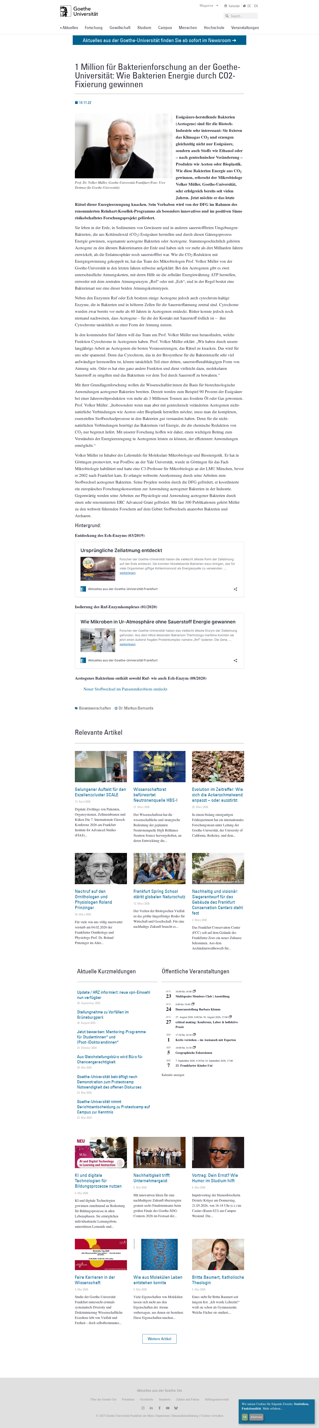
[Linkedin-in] (151, 1408)
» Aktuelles (69, 27)
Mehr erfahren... (273, 1408)
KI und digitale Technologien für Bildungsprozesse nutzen (98, 1180)
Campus (165, 27)
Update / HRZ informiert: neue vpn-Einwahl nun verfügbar (113, 994)
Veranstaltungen (245, 27)
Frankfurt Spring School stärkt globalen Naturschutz (159, 894)
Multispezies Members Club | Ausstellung (203, 996)
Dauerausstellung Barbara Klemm (198, 1009)
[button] (159, 1339)
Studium (144, 27)
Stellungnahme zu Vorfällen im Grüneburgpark (103, 1014)
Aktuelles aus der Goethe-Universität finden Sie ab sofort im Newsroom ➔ (159, 40)
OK (245, 1417)
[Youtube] (167, 1408)
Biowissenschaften (95, 708)
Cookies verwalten (212, 1415)
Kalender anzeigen (173, 1075)
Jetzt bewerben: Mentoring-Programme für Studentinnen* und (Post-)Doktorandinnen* (111, 1037)
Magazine (206, 5)
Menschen (188, 27)
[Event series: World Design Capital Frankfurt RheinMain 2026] (230, 1017)
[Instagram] (143, 1408)
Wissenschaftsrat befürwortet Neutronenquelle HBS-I (155, 794)
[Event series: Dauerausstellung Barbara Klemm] (192, 1004)
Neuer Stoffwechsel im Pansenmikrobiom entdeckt (125, 689)
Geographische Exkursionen (194, 1052)
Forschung (94, 27)
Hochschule (214, 27)
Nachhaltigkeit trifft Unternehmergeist (151, 1178)
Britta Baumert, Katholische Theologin (218, 1279)
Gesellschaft (120, 27)
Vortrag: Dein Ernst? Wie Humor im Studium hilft (215, 1178)
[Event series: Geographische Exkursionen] (194, 1047)
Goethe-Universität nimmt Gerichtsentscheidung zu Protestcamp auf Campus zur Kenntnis (113, 1107)
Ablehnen (256, 1417)
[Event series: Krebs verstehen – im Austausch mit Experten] (194, 1034)
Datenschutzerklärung (185, 1415)
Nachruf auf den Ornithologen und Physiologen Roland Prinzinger (93, 899)
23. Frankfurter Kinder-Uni (194, 1065)
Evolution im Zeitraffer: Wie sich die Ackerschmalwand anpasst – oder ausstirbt (217, 794)
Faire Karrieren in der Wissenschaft (95, 1279)
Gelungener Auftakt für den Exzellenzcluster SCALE (100, 792)
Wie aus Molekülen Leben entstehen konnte (158, 1279)
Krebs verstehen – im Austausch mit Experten (206, 1040)
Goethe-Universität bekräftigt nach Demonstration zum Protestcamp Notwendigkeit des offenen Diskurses (109, 1082)
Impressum (162, 1415)
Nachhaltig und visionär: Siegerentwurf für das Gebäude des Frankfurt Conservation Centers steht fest (217, 902)
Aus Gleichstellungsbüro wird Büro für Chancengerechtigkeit (110, 1059)
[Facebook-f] (159, 1408)
